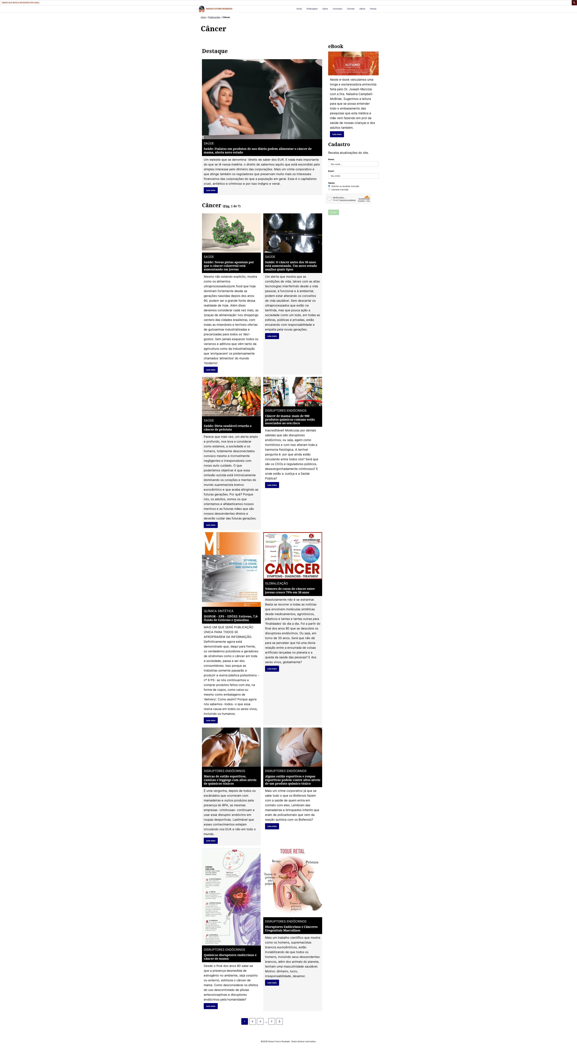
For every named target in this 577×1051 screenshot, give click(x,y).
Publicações (312, 9)
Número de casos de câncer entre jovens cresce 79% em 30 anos (290, 590)
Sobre (325, 9)
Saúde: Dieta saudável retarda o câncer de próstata (228, 427)
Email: (331, 171)
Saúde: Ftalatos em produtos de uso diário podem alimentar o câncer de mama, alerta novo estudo (258, 150)
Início (203, 17)
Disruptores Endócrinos (286, 410)
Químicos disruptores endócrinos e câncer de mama (230, 957)
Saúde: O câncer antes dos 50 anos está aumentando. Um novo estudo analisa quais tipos (291, 265)
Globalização (276, 583)
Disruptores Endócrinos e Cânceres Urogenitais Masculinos (291, 928)
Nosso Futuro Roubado (219, 9)
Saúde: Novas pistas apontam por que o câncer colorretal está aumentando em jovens (229, 265)
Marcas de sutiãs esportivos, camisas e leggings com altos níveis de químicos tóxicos (230, 780)
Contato (351, 9)
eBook (362, 9)
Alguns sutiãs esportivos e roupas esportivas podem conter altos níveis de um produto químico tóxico (292, 780)
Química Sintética (219, 611)
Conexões (337, 9)
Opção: (331, 183)
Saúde (209, 143)
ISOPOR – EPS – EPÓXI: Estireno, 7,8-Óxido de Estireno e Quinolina (231, 618)
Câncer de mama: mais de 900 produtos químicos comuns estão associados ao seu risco (290, 419)
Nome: (331, 159)
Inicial (299, 9)
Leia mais (210, 190)
